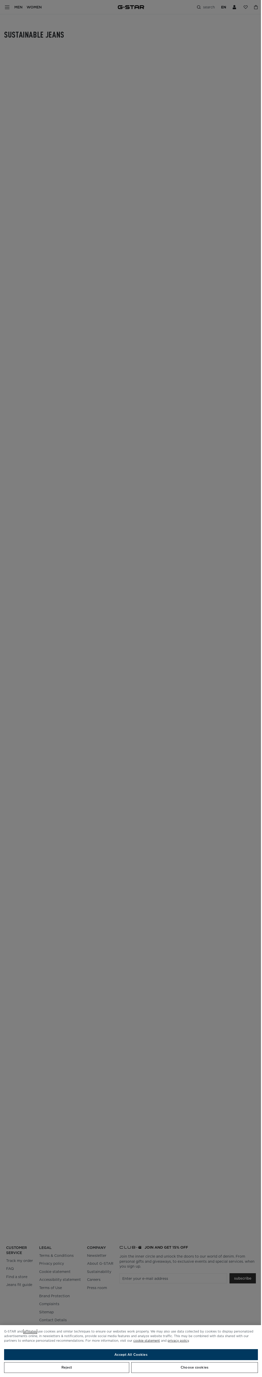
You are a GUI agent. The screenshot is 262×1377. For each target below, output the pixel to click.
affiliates (30, 1331)
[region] (131, 1351)
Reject (66, 1367)
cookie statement (146, 1340)
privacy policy (178, 1340)
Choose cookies (195, 1367)
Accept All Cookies (130, 1355)
